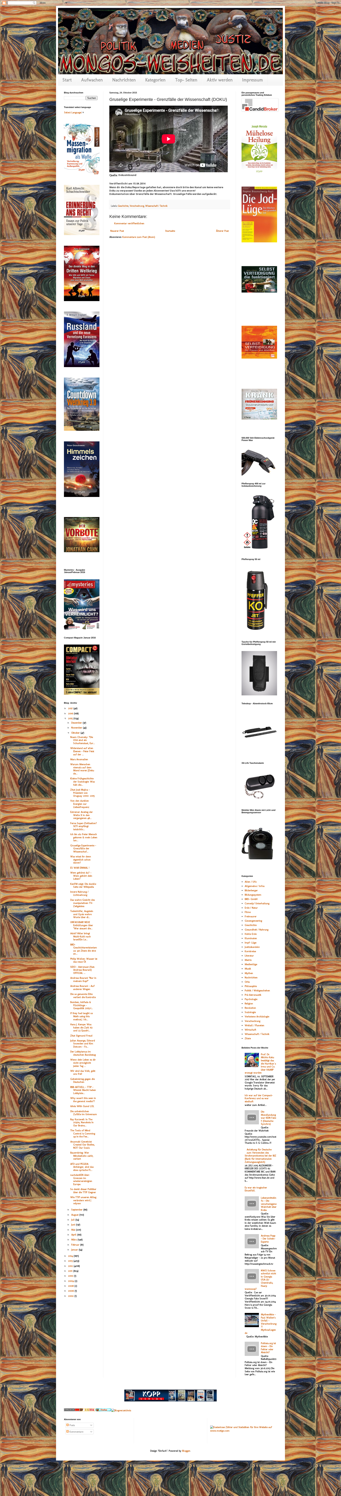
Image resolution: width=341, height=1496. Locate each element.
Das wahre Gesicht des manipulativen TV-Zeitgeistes (82, 902)
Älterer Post (222, 230)
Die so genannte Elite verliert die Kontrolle (83, 996)
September (77, 1209)
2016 (71, 713)
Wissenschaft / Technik (156, 206)
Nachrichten (124, 80)
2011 (70, 1270)
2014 (71, 1255)
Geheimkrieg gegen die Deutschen (82, 1080)
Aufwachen (92, 80)
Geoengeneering (253, 920)
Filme (248, 912)
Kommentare (76, 1431)
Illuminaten (251, 938)
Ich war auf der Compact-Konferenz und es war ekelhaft (259, 1098)
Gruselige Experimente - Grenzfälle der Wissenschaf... (83, 848)
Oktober (76, 732)
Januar (75, 1249)
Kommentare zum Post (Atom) (138, 236)
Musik (248, 968)
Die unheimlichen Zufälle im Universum (83, 1113)
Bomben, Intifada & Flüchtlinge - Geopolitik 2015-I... (81, 1005)
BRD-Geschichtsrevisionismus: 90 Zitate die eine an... (83, 949)
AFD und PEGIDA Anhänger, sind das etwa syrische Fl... (82, 1166)
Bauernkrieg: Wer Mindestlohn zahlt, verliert (81, 1155)
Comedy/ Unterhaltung (257, 903)
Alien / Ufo (251, 881)
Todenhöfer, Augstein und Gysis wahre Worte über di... (81, 914)
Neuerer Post (117, 230)
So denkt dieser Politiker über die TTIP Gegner (83, 1191)
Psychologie (251, 999)
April (74, 1234)
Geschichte (123, 206)
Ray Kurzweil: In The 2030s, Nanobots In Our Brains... (82, 1122)
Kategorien (155, 80)
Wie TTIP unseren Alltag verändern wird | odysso (83, 1200)
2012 (71, 1265)
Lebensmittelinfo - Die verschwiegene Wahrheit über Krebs (268, 1203)
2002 (71, 1295)
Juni (73, 1224)
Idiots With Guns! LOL (82, 1106)
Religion (249, 1003)
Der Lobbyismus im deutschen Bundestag (83, 1053)
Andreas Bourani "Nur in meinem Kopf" (83, 979)
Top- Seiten (186, 80)
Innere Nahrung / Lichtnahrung (79, 893)
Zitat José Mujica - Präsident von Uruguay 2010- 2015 (82, 792)
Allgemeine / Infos (254, 886)
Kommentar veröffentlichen (129, 223)
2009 (71, 1280)
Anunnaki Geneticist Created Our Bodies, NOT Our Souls (82, 1144)
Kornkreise (250, 951)
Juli (73, 1219)
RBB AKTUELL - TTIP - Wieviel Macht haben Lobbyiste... (83, 1090)
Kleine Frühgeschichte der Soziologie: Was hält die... (82, 781)
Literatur (249, 955)
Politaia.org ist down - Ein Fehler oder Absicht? (268, 1348)
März (74, 1239)
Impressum (252, 80)
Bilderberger (251, 890)
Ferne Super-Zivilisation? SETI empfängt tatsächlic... (83, 826)
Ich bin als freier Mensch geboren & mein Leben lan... (83, 837)
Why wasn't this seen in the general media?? (83, 1100)
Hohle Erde (251, 933)
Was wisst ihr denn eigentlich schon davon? (80, 859)
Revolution (250, 1007)
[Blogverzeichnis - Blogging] (88, 1410)
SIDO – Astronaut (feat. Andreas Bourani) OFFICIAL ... (82, 969)
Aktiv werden (220, 80)
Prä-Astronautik (253, 994)
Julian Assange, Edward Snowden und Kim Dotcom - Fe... (82, 1043)
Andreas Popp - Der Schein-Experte (268, 1238)
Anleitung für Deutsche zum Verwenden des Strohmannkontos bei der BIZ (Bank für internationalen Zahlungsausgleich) (260, 1155)
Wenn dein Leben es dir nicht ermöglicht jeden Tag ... (83, 1062)
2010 (71, 1275)
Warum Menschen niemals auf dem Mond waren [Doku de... (82, 769)
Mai (73, 1229)
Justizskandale (252, 946)
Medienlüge (251, 964)
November (77, 727)
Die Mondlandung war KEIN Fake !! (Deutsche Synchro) (268, 1117)
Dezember (77, 722)
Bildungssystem (253, 894)
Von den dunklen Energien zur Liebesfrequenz (79, 803)
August (75, 1214)
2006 (71, 1290)
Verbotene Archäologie (257, 1016)
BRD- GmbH (251, 899)
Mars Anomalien (79, 759)
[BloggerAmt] (121, 1410)
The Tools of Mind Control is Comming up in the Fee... (82, 1133)
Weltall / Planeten (254, 1025)
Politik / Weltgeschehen (257, 990)
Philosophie (251, 986)
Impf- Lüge (250, 942)
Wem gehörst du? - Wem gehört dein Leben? (81, 875)
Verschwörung (137, 206)
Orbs (247, 981)
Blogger (186, 1450)
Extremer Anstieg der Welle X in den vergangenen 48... (81, 815)
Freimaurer (251, 916)
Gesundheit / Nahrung (256, 929)
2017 (70, 708)
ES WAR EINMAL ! (79, 867)
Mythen (249, 973)
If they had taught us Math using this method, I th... (81, 1016)
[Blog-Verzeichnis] (72, 1410)
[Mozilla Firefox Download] (103, 1410)
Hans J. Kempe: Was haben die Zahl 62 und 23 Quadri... (81, 1027)
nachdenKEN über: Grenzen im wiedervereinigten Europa (81, 1179)
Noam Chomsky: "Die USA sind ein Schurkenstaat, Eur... (82, 740)
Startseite (170, 230)
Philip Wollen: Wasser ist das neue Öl (83, 960)
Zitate (248, 1038)
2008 (71, 1285)
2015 (70, 718)
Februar (75, 1244)
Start (67, 80)
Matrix (248, 959)
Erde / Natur (251, 907)
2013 (70, 1260)
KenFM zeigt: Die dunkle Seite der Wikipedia (83, 885)
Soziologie (250, 1012)
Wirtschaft (250, 1029)
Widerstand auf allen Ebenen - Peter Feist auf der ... (82, 751)
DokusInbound (127, 175)
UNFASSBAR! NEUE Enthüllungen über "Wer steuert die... (81, 925)
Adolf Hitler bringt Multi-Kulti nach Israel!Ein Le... (80, 936)
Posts (72, 1425)
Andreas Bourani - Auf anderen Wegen (82, 987)
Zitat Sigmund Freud (81, 1035)
